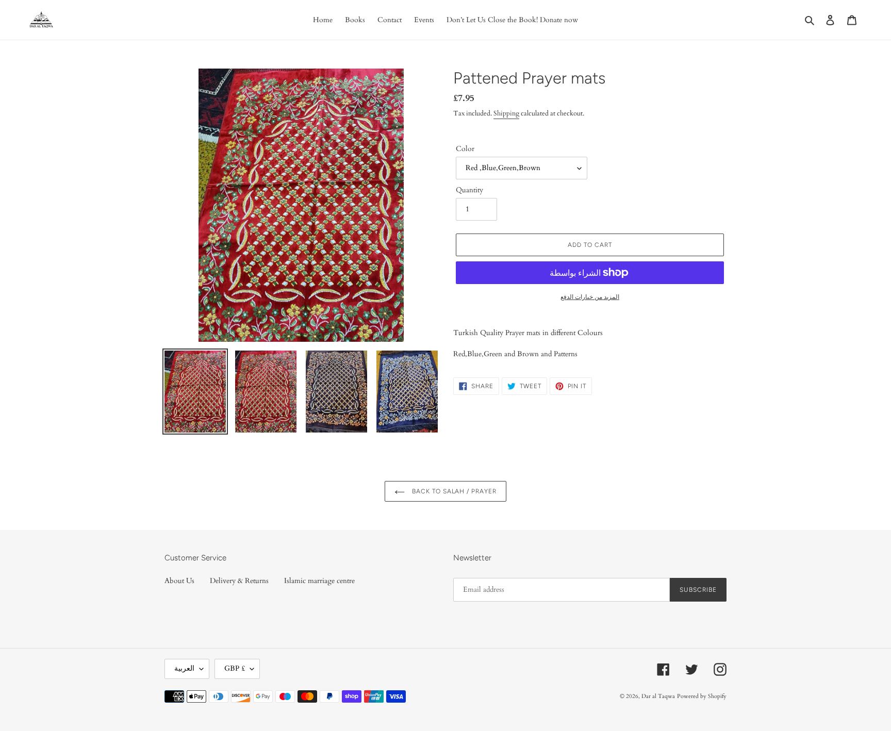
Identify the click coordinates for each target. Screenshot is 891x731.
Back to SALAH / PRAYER (453, 491)
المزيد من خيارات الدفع (589, 297)
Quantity (469, 190)
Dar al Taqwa (658, 696)
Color (465, 149)
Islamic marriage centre (319, 581)
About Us (179, 581)
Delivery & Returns (239, 581)
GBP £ (234, 668)
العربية (184, 668)
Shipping (506, 113)
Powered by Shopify (702, 696)
